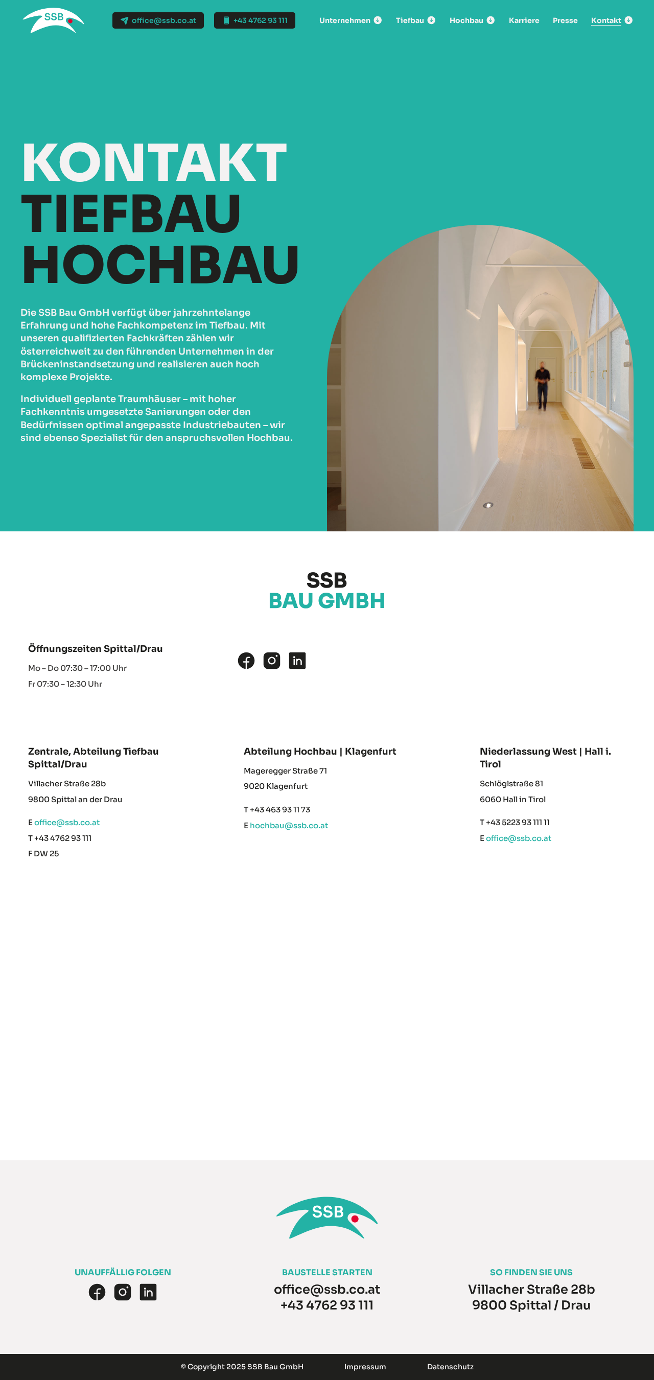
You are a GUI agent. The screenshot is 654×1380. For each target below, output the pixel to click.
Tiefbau (410, 20)
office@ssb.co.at (67, 822)
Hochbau (466, 20)
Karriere (524, 20)
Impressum (365, 1366)
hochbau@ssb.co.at (289, 825)
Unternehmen (344, 20)
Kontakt (606, 20)
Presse (565, 20)
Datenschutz (450, 1366)
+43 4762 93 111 (327, 1305)
